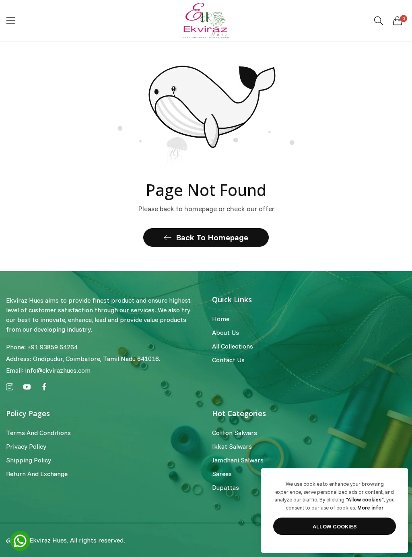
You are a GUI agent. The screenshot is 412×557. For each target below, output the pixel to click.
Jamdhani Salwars (238, 460)
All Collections (232, 346)
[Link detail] (9, 387)
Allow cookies (335, 526)
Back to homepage (212, 237)
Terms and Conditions (38, 433)
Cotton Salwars (234, 433)
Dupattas (225, 487)
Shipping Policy (28, 460)
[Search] (378, 20)
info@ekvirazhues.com (48, 370)
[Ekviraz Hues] (206, 20)
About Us (225, 332)
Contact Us (228, 360)
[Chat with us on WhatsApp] (20, 540)
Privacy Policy (26, 446)
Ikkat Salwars (232, 446)
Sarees (222, 474)
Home (220, 319)
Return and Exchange (37, 474)
